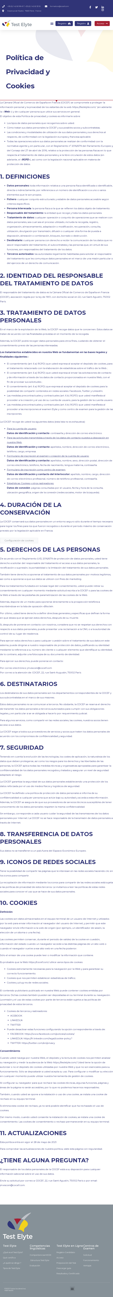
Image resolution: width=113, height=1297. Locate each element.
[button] (51, 23)
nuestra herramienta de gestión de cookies (68, 1076)
